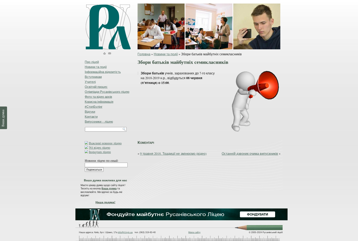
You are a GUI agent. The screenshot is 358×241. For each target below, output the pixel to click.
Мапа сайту (194, 232)
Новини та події (166, 54)
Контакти (91, 116)
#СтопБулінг (93, 106)
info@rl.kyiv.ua (125, 232)
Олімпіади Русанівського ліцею (107, 92)
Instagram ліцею (100, 152)
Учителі (90, 82)
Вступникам (93, 77)
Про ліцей (92, 62)
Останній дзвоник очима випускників (250, 153)
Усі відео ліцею (99, 147)
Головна (144, 54)
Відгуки (90, 111)
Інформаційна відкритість (103, 72)
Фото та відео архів (98, 96)
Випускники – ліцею (99, 121)
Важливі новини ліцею (105, 143)
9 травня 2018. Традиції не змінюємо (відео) (173, 153)
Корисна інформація (99, 101)
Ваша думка (109, 188)
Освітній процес (96, 87)
